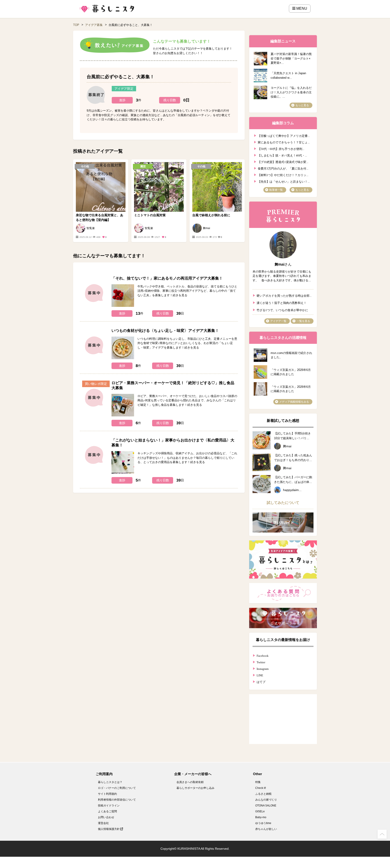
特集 (258, 782)
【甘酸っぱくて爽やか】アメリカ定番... (284, 135)
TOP (76, 25)
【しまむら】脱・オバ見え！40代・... (282, 155)
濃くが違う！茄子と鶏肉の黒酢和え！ (281, 302)
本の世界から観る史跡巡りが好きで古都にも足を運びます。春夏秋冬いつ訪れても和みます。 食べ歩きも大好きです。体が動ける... (282, 276)
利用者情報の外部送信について (117, 799)
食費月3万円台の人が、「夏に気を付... (283, 168)
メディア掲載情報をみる (294, 401)
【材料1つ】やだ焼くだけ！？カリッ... (283, 174)
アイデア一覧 (278, 321)
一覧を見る (303, 321)
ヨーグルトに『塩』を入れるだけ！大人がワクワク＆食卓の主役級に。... (291, 92)
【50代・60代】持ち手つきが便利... (281, 148)
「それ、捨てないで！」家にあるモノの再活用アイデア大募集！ (167, 278)
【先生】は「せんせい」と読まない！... (284, 181)
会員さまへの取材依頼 (190, 782)
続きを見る (180, 295)
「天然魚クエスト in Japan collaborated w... (288, 75)
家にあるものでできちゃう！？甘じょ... (284, 141)
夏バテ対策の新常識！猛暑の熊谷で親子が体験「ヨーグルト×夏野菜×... (291, 58)
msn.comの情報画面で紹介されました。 (291, 355)
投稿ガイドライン (109, 805)
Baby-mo (260, 817)
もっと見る (302, 105)
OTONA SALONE (265, 805)
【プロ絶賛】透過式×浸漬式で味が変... (283, 161)
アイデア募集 (94, 25)
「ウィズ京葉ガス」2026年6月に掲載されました (291, 372)
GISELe (260, 811)
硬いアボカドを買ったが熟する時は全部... (284, 295)
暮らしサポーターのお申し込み (195, 788)
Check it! (260, 788)
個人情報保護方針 (109, 829)
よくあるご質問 (107, 811)
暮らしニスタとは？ (110, 782)
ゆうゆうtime (263, 823)
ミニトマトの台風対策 (150, 215)
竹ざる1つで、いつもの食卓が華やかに (282, 309)
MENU (301, 8)
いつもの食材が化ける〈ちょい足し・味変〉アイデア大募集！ (165, 330)
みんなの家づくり (266, 799)
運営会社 (103, 823)
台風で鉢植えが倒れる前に (211, 215)
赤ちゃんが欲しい (266, 829)
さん (283, 264)
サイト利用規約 (107, 793)
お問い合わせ (106, 817)
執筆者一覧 (276, 189)
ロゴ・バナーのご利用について (117, 788)
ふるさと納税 (263, 793)
